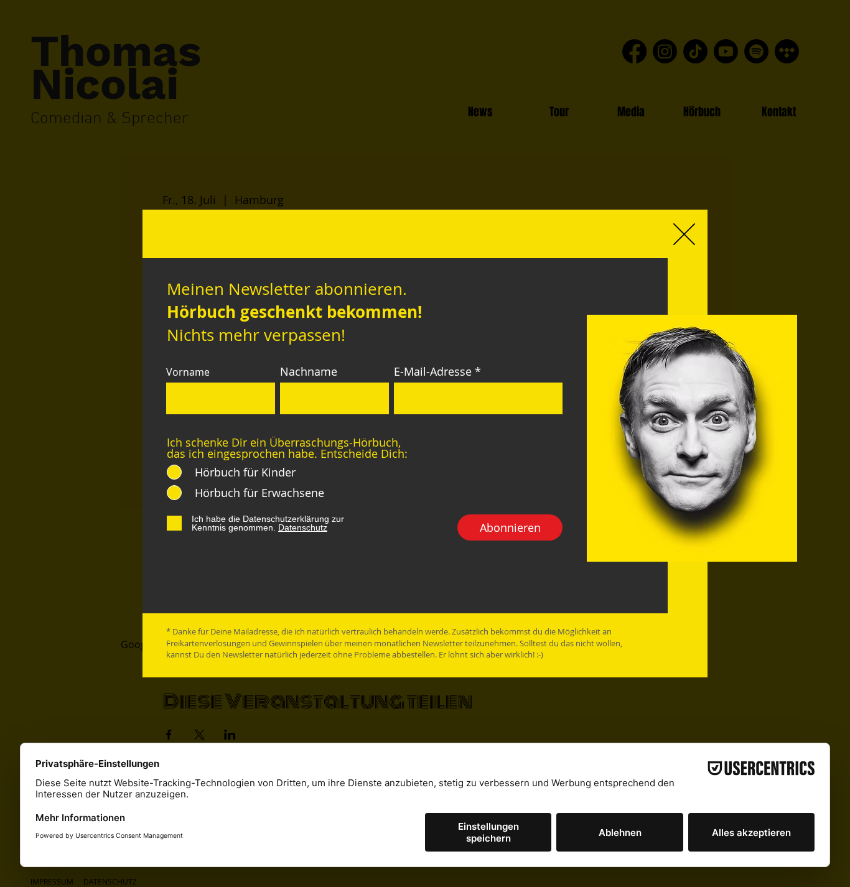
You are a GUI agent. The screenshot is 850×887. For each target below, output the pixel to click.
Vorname (188, 372)
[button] (684, 234)
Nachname (308, 371)
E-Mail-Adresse (433, 371)
